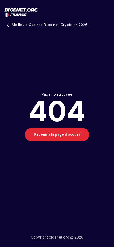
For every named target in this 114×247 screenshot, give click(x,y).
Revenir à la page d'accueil (57, 134)
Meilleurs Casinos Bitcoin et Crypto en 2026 (50, 25)
